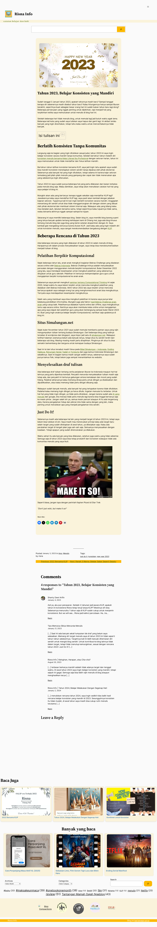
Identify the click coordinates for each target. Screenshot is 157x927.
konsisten (92, 556)
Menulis (66, 553)
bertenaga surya (141, 920)
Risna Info (23, 14)
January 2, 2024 (54, 690)
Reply (50, 618)
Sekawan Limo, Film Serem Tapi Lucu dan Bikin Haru (77, 872)
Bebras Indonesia (62, 265)
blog (60, 553)
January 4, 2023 (54, 600)
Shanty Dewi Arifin (56, 597)
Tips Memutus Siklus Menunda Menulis (65, 626)
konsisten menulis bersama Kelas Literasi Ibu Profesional (62, 158)
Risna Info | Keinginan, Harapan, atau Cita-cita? (69, 660)
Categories (63, 881)
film (102, 890)
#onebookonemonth (61, 890)
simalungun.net (98, 335)
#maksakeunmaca (30, 890)
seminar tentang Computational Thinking (88, 282)
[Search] (121, 29)
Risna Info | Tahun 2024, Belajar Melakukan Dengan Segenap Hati (77, 688)
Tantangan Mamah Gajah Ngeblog (86, 894)
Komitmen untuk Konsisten (118, 817)
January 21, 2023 (55, 628)
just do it (83, 556)
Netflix (147, 890)
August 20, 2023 (54, 662)
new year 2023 (103, 556)
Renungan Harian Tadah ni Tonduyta (62, 352)
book (92, 890)
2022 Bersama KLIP (10, 817)
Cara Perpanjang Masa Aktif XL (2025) (22, 871)
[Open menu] (148, 6)
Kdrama (113, 891)
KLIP (110, 228)
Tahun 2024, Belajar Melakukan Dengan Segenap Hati (76, 817)
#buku (9, 890)
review (53, 894)
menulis (134, 890)
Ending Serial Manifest (116, 871)
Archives (9, 881)
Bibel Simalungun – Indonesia (93, 349)
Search (113, 879)
